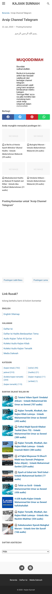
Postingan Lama (41, 280)
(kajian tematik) (13, 384)
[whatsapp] (44, 117)
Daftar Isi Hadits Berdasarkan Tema (21, 333)
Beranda (13, 580)
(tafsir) (33, 368)
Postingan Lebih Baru (13, 280)
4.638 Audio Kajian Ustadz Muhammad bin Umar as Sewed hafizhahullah (31, 502)
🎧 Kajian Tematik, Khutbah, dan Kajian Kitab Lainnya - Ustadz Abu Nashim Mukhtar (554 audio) (31, 515)
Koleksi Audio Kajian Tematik (18, 348)
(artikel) (33, 381)
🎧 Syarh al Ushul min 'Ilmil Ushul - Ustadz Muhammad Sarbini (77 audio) (32, 476)
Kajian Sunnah (26, 4)
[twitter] (20, 117)
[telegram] (21, 568)
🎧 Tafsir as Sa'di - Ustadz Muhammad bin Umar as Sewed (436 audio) (31, 489)
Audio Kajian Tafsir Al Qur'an (18, 338)
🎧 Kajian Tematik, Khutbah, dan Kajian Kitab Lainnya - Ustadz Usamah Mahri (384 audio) (31, 446)
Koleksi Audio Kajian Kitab (16, 343)
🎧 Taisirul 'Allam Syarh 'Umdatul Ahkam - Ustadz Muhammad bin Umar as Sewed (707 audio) (31, 401)
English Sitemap (12, 314)
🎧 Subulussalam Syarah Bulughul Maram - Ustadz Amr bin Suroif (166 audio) (32, 528)
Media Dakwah (11, 353)
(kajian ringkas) (36, 377)
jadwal (9, 372)
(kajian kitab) (12, 368)
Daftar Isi (8, 329)
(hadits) (33, 372)
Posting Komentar (24, 27)
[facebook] (8, 117)
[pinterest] (32, 117)
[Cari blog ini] (48, 3)
